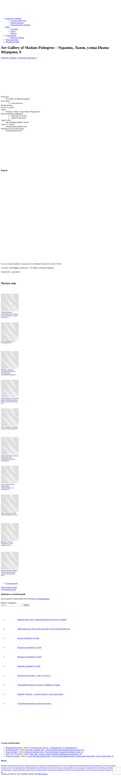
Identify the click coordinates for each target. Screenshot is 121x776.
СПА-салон (58, 768)
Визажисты (4, 765)
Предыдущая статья (9, 587)
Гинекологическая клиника (16, 765)
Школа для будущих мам (88, 770)
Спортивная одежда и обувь (26, 770)
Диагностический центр (31, 765)
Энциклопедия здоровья (20, 25)
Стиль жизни (11, 35)
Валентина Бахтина (14, 748)
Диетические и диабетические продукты (50, 765)
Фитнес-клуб (62, 770)
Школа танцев (100, 770)
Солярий (14, 770)
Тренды (13, 33)
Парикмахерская (31, 768)
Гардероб (14, 29)
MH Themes (43, 774)
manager (13, 58)
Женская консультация (76, 765)
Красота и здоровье (13, 18)
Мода (8, 27)
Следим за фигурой (18, 21)
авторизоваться (43, 599)
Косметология (87, 765)
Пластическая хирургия (44, 768)
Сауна (95, 768)
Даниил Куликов (12, 756)
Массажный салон (97, 765)
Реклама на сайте (12, 42)
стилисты (108, 770)
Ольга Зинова (11, 752)
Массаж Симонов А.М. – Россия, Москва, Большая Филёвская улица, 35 (55, 750)
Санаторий (89, 768)
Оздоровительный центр (18, 768)
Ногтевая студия (6, 768)
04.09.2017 (5, 58)
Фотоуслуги (69, 770)
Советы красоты (17, 23)
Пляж (52, 768)
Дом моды (66, 765)
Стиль (12, 31)
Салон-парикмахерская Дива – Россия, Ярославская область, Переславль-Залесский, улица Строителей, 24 (70, 756)
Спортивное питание (41, 770)
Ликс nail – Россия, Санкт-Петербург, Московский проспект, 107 (56, 754)
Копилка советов (17, 38)
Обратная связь (12, 40)
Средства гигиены (52, 770)
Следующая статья (8, 590)
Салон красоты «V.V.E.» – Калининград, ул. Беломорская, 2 (53, 748)
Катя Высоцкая (12, 750)
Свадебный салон (102, 768)
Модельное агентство (109, 765)
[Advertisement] (60, 77)
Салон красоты (12, 583)
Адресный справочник (26, 58)
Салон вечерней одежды (69, 768)
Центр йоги (77, 770)
